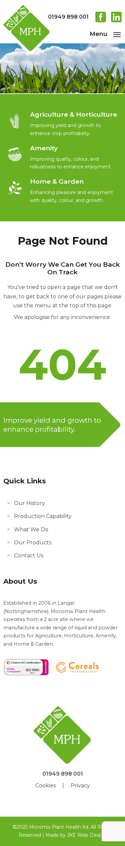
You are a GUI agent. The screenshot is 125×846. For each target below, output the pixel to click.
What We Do (31, 529)
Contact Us (28, 555)
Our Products (32, 542)
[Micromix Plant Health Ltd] (26, 53)
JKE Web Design (86, 835)
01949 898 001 (68, 17)
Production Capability (43, 516)
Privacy (80, 785)
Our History (29, 503)
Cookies (45, 785)
